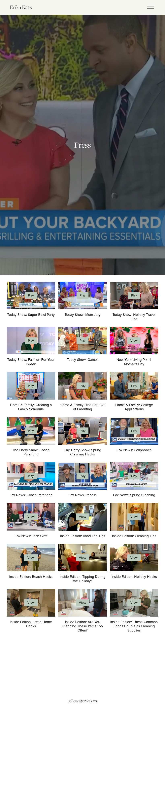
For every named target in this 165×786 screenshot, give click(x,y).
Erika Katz (21, 7)
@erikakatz (88, 701)
